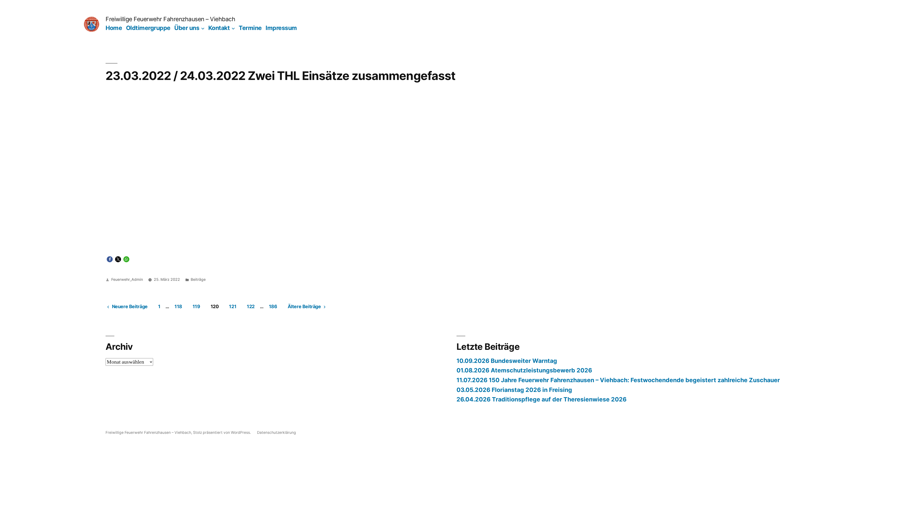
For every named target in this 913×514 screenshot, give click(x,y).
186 (273, 306)
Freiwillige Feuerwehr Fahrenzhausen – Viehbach (170, 19)
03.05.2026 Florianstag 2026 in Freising (514, 389)
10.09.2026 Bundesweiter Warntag (506, 360)
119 (196, 306)
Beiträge (198, 279)
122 (251, 306)
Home (114, 27)
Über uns (186, 27)
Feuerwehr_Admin (127, 279)
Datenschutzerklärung (276, 432)
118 (178, 306)
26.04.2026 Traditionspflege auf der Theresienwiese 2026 (541, 399)
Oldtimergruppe (148, 27)
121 (232, 306)
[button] (110, 259)
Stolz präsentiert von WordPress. (222, 432)
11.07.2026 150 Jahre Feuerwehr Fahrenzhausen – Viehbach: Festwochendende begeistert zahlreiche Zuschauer (618, 380)
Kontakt (219, 27)
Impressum (281, 27)
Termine (250, 27)
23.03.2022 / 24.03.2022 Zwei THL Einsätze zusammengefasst (280, 76)
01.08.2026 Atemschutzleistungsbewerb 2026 (524, 370)
